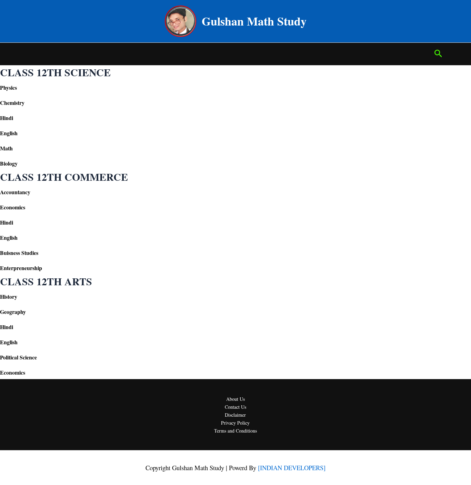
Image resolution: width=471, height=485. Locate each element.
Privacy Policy (235, 422)
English (9, 133)
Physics (8, 87)
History (8, 296)
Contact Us (235, 407)
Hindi (6, 118)
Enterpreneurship (21, 268)
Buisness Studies (19, 253)
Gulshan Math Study (254, 21)
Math (6, 148)
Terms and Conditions (235, 430)
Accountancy (15, 192)
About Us (235, 399)
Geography (13, 312)
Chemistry (12, 103)
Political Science (18, 357)
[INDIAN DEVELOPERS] (291, 467)
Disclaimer (235, 415)
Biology (9, 163)
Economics (12, 207)
